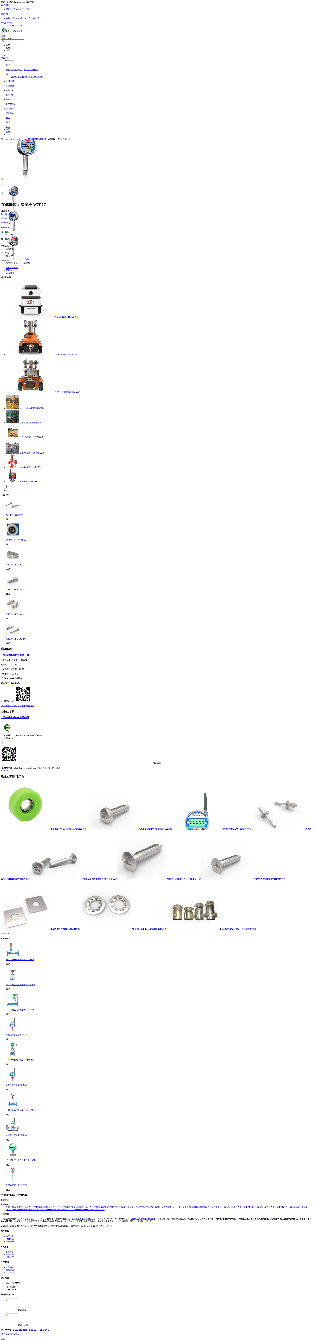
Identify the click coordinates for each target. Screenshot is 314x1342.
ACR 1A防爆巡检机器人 (65, 392)
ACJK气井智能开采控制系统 (104, 1207)
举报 (7, 227)
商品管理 (10, 18)
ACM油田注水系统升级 (29, 422)
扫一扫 (6, 218)
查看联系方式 (12, 268)
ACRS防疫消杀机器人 (64, 317)
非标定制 (10, 81)
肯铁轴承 (10, 108)
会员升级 (10, 1252)
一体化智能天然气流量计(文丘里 (20, 960)
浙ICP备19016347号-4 (10, 1334)
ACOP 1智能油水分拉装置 (177, 1207)
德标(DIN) (18, 70)
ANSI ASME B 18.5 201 (16, 639)
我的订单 (18, 9)
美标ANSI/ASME (31, 70)
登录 (3, 23)
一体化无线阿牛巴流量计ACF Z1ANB (238, 1207)
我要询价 (10, 270)
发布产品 (18, 18)
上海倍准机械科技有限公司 (34, 139)
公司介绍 (13, 706)
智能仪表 (10, 90)
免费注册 (9, 23)
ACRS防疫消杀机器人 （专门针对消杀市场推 (50, 1207)
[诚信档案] (15, 683)
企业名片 (5, 770)
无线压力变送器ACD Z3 (16, 1035)
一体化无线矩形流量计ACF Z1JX (20, 1010)
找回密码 (10, 1239)
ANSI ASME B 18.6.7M (15, 589)
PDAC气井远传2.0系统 (29, 437)
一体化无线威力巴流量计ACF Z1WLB (271, 1207)
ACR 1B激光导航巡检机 (65, 354)
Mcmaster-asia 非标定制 (11, 139)
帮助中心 (10, 1241)
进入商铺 (10, 273)
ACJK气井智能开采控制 (29, 408)
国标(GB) (10, 70)
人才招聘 (10, 1272)
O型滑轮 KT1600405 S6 (16, 540)
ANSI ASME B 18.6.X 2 (16, 614)
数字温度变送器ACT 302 (16, 1185)
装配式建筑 (11, 99)
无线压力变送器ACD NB (16, 1085)
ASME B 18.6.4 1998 (14, 515)
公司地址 (22, 706)
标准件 (9, 65)
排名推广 (10, 1257)
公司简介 (10, 1267)
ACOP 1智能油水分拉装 (29, 453)
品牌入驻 (10, 1254)
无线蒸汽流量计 (26, 481)
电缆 (8, 118)
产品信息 (30, 706)
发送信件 (15, 660)
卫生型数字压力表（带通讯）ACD (21, 1160)
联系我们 (10, 1270)
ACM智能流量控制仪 (28, 467)
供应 (3, 36)
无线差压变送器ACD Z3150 (18, 1135)
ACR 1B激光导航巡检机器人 (18, 1207)
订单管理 (26, 18)
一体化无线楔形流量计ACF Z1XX (20, 1110)
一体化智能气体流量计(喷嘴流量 (20, 1060)
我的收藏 (25, 9)
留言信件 (10, 9)
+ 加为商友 (5, 660)
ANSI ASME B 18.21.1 (15, 565)
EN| (19, 25)
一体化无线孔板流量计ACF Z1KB (20, 985)
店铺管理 (35, 18)
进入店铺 (5, 706)
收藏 (3, 227)
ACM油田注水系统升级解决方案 (131, 1207)
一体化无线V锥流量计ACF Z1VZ (31, 1210)
